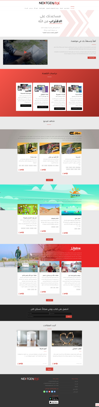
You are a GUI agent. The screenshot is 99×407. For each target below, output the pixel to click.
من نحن (76, 381)
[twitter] (52, 392)
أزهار (42, 165)
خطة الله (57, 165)
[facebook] (55, 392)
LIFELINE (79, 273)
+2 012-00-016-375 (52, 381)
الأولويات (45, 165)
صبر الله (76, 169)
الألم (35, 289)
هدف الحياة (30, 165)
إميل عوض (68, 169)
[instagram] (47, 392)
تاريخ (54, 287)
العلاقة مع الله (78, 167)
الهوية (23, 165)
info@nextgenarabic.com (50, 385)
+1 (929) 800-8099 (47, 383)
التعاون (76, 228)
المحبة (74, 167)
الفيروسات (31, 228)
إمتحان (67, 167)
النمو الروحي (78, 289)
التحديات (32, 289)
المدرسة (70, 167)
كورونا (35, 228)
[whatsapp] (44, 392)
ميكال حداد (26, 165)
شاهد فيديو (75, 389)
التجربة (79, 169)
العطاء (79, 228)
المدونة (76, 386)
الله (53, 165)
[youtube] (49, 392)
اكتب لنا (76, 384)
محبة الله (72, 169)
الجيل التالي (75, 392)
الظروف (29, 289)
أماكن (51, 287)
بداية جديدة (78, 216)
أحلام (20, 165)
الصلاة (57, 287)
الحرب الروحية (23, 228)
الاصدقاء (27, 228)
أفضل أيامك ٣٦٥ (77, 155)
